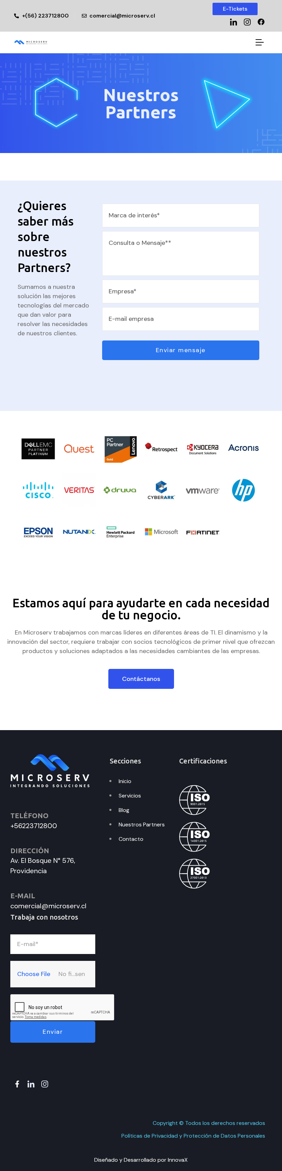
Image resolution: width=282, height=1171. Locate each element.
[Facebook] (261, 22)
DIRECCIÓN (29, 851)
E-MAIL (22, 896)
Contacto (131, 839)
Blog (124, 810)
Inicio (125, 781)
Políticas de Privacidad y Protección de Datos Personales (193, 1135)
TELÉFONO (29, 816)
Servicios (130, 795)
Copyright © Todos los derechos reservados (209, 1123)
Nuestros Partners (142, 824)
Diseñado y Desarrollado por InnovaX (141, 1159)
